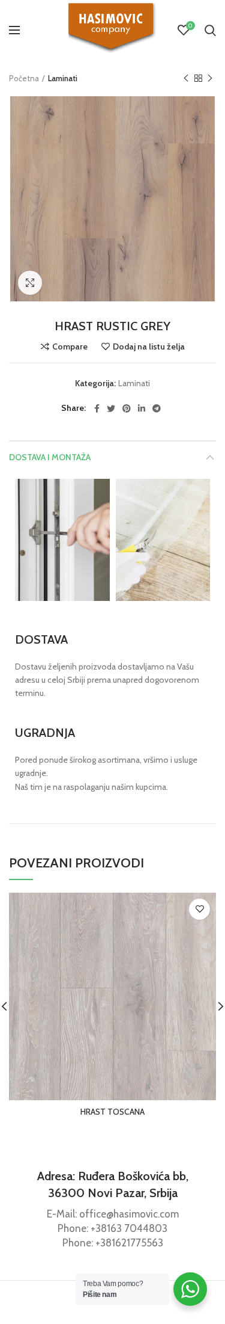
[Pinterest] (126, 408)
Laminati (62, 78)
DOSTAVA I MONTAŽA (50, 457)
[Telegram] (156, 408)
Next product (210, 78)
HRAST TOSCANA (112, 1111)
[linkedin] (141, 408)
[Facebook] (97, 408)
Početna (24, 78)
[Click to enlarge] (30, 283)
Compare (70, 346)
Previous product (186, 78)
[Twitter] (111, 408)
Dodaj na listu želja (149, 346)
